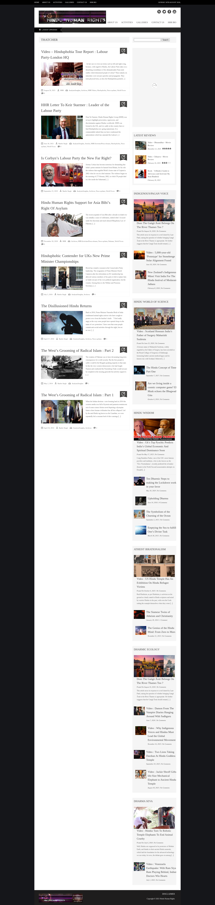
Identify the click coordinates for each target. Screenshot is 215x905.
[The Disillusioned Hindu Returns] (122, 305)
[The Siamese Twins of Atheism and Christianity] (139, 614)
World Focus (121, 90)
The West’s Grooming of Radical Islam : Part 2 (77, 350)
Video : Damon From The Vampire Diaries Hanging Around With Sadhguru (160, 712)
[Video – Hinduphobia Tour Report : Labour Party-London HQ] (122, 51)
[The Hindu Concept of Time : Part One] (139, 370)
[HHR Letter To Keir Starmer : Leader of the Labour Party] (122, 104)
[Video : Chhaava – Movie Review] (140, 159)
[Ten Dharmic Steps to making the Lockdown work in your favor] (139, 481)
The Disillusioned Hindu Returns (66, 306)
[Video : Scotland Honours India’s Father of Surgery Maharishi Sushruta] (156, 318)
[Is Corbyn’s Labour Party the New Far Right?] (122, 157)
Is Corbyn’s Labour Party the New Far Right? (76, 158)
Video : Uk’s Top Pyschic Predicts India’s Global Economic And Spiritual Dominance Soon (155, 446)
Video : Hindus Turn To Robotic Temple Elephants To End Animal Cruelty (155, 834)
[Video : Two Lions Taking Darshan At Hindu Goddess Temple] (139, 754)
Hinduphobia (101, 90)
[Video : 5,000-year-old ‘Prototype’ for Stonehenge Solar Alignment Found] (139, 255)
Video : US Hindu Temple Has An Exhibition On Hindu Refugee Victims (155, 582)
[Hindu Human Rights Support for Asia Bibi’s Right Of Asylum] (122, 202)
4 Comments (163, 502)
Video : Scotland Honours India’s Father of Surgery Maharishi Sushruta (154, 335)
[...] (123, 79)
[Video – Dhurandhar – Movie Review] (140, 145)
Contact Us (82, 2)
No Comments (161, 231)
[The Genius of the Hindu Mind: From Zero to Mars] (140, 630)
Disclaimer (168, 894)
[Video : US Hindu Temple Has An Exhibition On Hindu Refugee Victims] (156, 566)
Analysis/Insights (74, 90)
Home (36, 2)
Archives (84, 90)
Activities (57, 2)
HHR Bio (93, 2)
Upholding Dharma (158, 498)
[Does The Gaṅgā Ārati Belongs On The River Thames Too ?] (156, 210)
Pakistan (111, 241)
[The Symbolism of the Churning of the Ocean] (139, 514)
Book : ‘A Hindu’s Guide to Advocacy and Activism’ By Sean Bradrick (159, 174)
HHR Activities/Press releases (100, 143)
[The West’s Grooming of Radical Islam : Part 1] (122, 394)
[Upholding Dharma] (140, 501)
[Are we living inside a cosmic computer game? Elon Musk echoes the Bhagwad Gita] (140, 385)
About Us (46, 2)
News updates (111, 90)
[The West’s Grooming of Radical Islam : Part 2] (122, 350)
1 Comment (163, 620)
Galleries (69, 2)
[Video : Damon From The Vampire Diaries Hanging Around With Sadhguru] (139, 710)
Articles (87, 143)
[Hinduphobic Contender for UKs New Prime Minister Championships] (122, 255)
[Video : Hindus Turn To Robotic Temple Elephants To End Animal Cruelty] (156, 818)
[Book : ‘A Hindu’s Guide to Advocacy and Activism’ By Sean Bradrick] (140, 173)
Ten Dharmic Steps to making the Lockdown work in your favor (161, 482)
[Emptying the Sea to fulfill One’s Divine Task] (140, 530)
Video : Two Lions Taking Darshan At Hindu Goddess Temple (160, 755)
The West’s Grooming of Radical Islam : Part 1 (77, 395)
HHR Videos (92, 90)
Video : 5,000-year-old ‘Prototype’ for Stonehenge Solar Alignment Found (160, 256)
